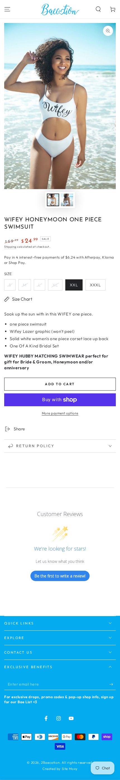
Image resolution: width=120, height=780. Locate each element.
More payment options (60, 413)
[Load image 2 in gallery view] (67, 200)
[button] (98, 9)
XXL (74, 284)
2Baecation (50, 762)
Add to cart (60, 384)
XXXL (95, 284)
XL (55, 284)
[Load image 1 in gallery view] (53, 200)
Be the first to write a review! (60, 576)
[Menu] (7, 9)
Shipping (10, 247)
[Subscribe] (112, 684)
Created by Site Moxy (60, 769)
